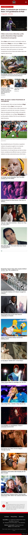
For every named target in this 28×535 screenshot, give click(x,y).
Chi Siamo (6, 516)
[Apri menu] (26, 2)
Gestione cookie (24, 533)
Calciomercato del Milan (7, 6)
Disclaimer (21, 516)
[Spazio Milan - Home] (14, 2)
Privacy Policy (14, 516)
